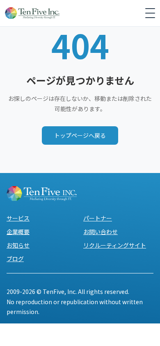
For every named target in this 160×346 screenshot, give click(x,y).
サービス (18, 218)
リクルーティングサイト (114, 245)
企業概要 (18, 232)
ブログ (15, 259)
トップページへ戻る (80, 135)
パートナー (97, 218)
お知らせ (18, 245)
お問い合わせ (100, 232)
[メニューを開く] (150, 13)
